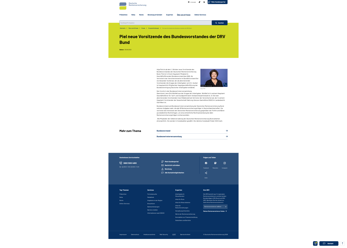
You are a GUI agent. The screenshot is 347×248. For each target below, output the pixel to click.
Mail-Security (164, 234)
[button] (192, 2)
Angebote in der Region (154, 200)
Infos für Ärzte (179, 199)
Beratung (168, 169)
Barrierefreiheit (185, 234)
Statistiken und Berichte (183, 220)
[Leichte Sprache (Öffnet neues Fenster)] (204, 2)
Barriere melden (152, 210)
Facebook (206, 168)
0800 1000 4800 (130, 163)
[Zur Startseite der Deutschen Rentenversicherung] (132, 6)
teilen (206, 178)
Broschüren (151, 203)
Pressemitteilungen (153, 28)
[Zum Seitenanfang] (342, 243)
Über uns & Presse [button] (183, 15)
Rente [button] (141, 15)
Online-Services (200, 15)
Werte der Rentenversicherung (185, 214)
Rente (121, 200)
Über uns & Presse (133, 28)
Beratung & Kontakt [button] (155, 15)
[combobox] (165, 22)
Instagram (224, 168)
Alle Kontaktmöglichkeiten (174, 173)
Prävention (123, 15)
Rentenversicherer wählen (212, 206)
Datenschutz (135, 234)
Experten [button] (169, 15)
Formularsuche (152, 194)
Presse (143, 28)
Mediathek (150, 197)
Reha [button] (133, 15)
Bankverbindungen (153, 207)
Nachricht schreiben (172, 165)
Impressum (123, 234)
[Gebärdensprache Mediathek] (199, 2)
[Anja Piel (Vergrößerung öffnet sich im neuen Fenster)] (225, 84)
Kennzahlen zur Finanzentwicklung (186, 217)
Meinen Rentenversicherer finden (214, 211)
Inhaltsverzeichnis (149, 234)
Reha (121, 197)
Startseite (122, 28)
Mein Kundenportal (218, 2)
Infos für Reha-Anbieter (182, 202)
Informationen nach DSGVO (155, 213)
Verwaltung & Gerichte (182, 211)
